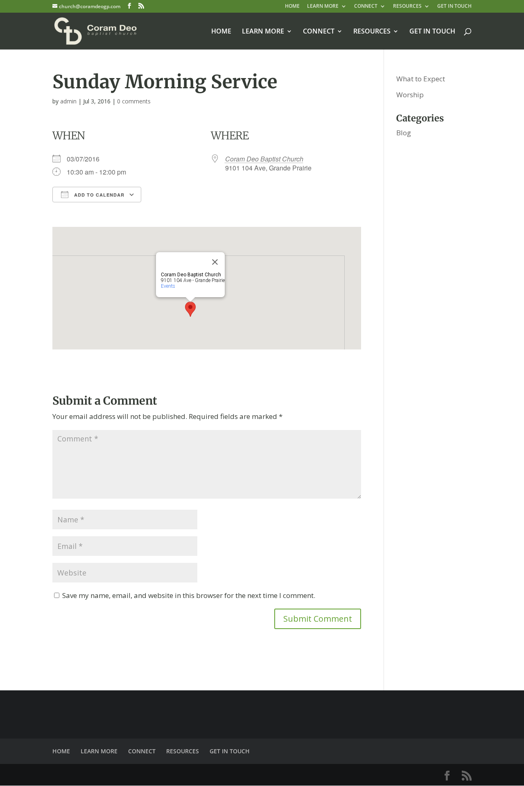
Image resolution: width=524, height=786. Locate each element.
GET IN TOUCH (454, 6)
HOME (292, 6)
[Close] (215, 262)
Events (168, 286)
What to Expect (420, 78)
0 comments (134, 101)
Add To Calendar (98, 195)
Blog (403, 132)
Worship (410, 94)
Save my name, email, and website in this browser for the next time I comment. (188, 595)
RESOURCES (407, 6)
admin (68, 101)
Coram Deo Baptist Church (264, 158)
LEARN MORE (323, 6)
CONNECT (365, 6)
